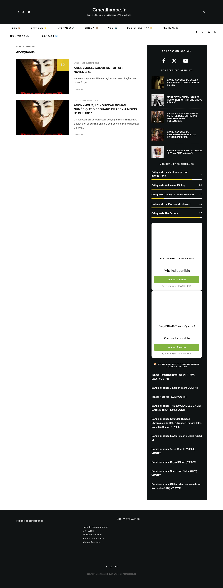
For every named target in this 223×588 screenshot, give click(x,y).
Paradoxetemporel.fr (93, 538)
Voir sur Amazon (177, 279)
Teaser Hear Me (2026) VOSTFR (169, 396)
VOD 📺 (112, 28)
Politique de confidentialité (29, 520)
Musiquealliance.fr (92, 534)
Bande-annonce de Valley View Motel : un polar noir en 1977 (183, 82)
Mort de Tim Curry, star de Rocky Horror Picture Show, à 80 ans (184, 100)
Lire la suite (78, 89)
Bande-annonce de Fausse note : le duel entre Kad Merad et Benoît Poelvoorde (182, 117)
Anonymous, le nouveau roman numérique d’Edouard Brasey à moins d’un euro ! (105, 109)
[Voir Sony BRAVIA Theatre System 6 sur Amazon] (176, 307)
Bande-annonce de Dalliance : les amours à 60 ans (184, 151)
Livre (76, 63)
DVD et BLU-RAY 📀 (140, 28)
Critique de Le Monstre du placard (170, 204)
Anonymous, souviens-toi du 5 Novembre (98, 69)
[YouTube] (28, 12)
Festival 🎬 (171, 28)
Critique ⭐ (39, 28)
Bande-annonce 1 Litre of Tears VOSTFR (174, 387)
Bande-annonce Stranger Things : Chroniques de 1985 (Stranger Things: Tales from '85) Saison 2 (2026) (176, 422)
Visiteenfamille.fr (91, 542)
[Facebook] (18, 12)
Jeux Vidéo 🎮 (19, 36)
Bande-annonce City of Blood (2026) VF (173, 462)
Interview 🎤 (66, 28)
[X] (23, 12)
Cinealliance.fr (109, 9)
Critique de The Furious (164, 213)
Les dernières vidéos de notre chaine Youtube (178, 365)
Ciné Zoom (88, 530)
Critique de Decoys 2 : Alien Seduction (173, 194)
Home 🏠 (15, 28)
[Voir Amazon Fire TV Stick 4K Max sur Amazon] (176, 240)
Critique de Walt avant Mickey (168, 185)
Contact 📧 (50, 36)
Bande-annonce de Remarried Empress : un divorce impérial (181, 134)
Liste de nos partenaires (95, 527)
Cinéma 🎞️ (91, 28)
